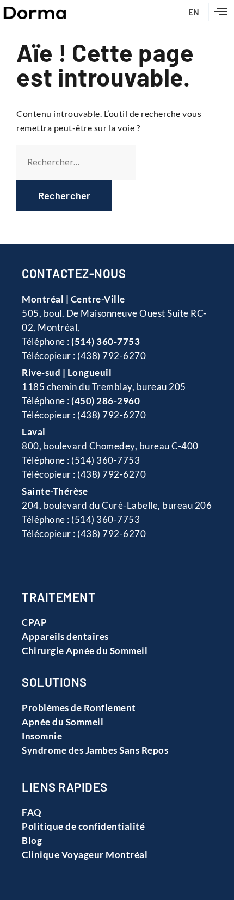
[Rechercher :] (76, 162)
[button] (221, 12)
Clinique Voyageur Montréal (84, 854)
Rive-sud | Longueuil (67, 372)
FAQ (32, 812)
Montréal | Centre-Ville (73, 299)
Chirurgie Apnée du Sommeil (84, 650)
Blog (32, 840)
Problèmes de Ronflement (79, 707)
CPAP (34, 622)
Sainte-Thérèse (55, 491)
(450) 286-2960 (105, 400)
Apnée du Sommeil (62, 722)
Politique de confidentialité (83, 826)
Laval (34, 431)
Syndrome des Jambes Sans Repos (95, 750)
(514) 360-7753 (105, 341)
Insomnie (42, 736)
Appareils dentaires (65, 636)
